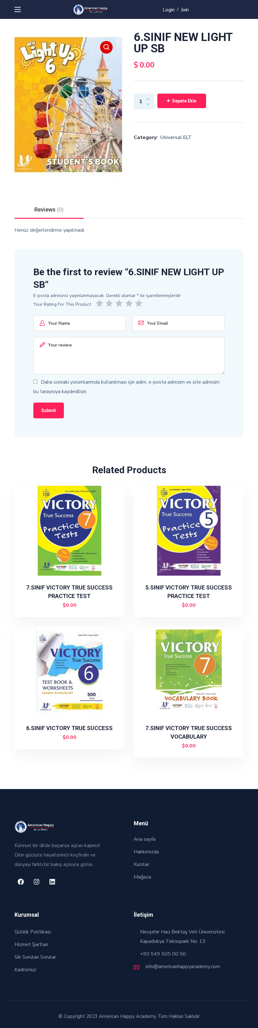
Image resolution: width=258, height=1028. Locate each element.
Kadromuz (25, 969)
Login (169, 9)
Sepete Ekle (184, 100)
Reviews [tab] (49, 209)
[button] (106, 47)
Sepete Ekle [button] (72, 605)
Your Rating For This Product (62, 304)
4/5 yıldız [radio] (130, 303)
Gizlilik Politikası (32, 931)
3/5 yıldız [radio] (120, 303)
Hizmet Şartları (31, 944)
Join (185, 9)
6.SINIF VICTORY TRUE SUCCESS (69, 728)
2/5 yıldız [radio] (110, 303)
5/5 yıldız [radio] (140, 303)
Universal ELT (176, 137)
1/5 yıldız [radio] (100, 303)
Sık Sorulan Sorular (35, 957)
